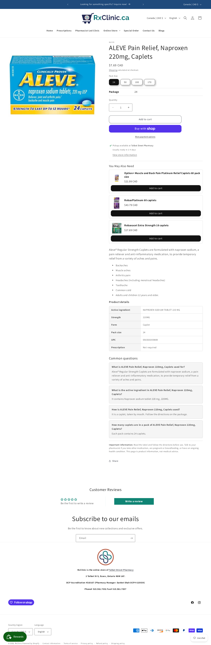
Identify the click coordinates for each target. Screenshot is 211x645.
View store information (125, 154)
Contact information (51, 643)
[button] (112, 30)
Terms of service (70, 643)
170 (149, 82)
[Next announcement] (143, 4)
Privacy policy (87, 643)
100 (137, 82)
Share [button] (115, 460)
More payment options (145, 136)
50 (125, 82)
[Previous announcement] (67, 4)
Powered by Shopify (30, 643)
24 (114, 82)
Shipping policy (118, 643)
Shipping (113, 70)
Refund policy (102, 643)
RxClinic (18, 643)
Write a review (134, 501)
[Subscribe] (131, 538)
